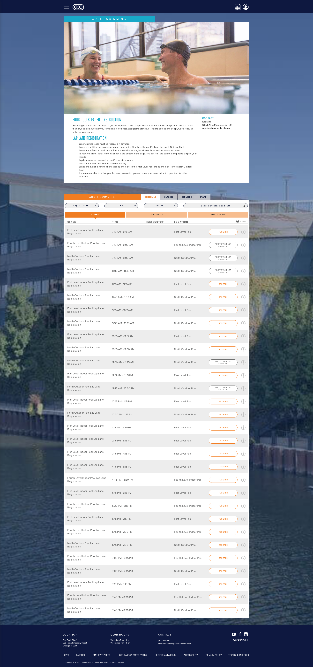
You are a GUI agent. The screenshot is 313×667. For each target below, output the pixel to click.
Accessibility (191, 655)
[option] (156, 68)
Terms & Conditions (238, 655)
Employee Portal (102, 655)
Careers (80, 655)
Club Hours (120, 634)
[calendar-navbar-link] (236, 7)
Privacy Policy (214, 655)
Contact (165, 634)
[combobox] (215, 205)
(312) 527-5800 (209, 125)
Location (70, 634)
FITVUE (121, 662)
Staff (66, 655)
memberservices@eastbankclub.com (174, 643)
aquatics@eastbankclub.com (216, 128)
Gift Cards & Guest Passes (133, 655)
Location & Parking (165, 655)
